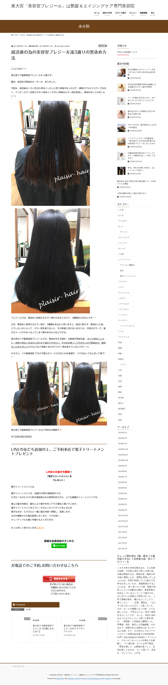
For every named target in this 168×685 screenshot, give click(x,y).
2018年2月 (122, 504)
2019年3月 (122, 433)
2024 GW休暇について (127, 52)
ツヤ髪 (121, 254)
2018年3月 (122, 499)
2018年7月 (122, 477)
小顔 (120, 370)
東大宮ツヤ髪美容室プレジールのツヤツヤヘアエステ (74, 629)
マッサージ (122, 320)
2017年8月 (122, 538)
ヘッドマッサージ (127, 326)
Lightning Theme (74, 678)
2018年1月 (122, 510)
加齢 (120, 353)
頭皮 (120, 420)
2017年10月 (123, 526)
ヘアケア (121, 298)
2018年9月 (122, 466)
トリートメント (124, 259)
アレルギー (122, 221)
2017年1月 (122, 549)
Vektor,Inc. (108, 678)
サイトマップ (18, 666)
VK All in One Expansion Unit (92, 678)
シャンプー (122, 243)
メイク (121, 331)
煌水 (122, 271)
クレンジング (123, 237)
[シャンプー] (97, 630)
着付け (121, 403)
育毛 (120, 414)
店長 (120, 381)
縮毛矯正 (121, 409)
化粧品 (121, 359)
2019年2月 (122, 438)
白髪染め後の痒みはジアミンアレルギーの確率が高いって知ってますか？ (141, 155)
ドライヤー (122, 282)
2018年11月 (123, 455)
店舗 (120, 376)
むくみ (121, 215)
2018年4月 (122, 493)
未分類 (102, 46)
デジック (123, 232)
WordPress (60, 678)
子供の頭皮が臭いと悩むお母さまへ (132, 193)
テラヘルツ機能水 (127, 265)
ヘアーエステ (123, 304)
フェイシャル (123, 293)
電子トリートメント (128, 276)
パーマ (121, 287)
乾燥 (120, 342)
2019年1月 (122, 444)
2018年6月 (122, 482)
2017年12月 (123, 515)
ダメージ (121, 248)
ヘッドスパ (122, 315)
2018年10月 (123, 460)
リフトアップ (123, 337)
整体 (120, 392)
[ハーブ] (20, 630)
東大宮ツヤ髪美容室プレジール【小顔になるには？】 (43, 629)
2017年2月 (122, 543)
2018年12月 (123, 449)
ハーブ (122, 365)
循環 (120, 387)
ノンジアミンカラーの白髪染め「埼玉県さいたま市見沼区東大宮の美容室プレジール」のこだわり (141, 140)
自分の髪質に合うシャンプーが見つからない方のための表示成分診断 (141, 72)
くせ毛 (121, 210)
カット (121, 226)
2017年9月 (122, 532)
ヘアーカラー (123, 309)
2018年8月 (122, 471)
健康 (120, 348)
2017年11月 (123, 521)
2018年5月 (122, 488)
